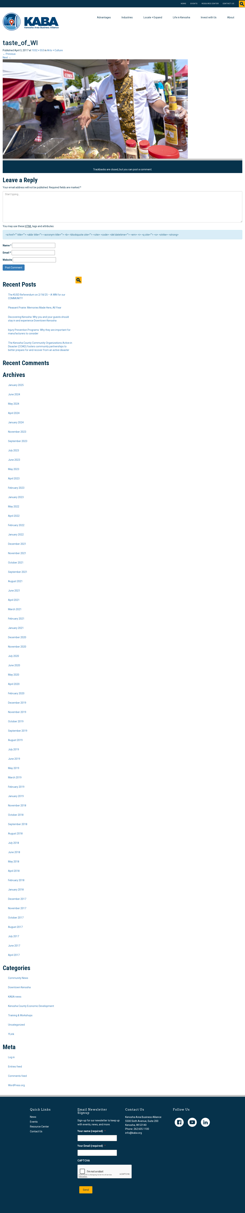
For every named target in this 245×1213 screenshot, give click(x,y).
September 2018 (17, 824)
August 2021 (15, 581)
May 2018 (13, 861)
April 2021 (14, 600)
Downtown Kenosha (19, 987)
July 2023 (13, 450)
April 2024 (14, 413)
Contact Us (228, 3)
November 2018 (17, 805)
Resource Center (210, 3)
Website (7, 259)
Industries (127, 17)
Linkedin (205, 1122)
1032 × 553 (38, 50)
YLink (11, 1034)
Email (7, 252)
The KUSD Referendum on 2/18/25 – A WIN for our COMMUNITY (36, 296)
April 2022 (14, 515)
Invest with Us (208, 17)
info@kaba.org (133, 1132)
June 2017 (14, 945)
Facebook (179, 1122)
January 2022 (16, 534)
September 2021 (17, 571)
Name (7, 245)
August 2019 (15, 740)
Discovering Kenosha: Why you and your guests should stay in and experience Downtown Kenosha (38, 319)
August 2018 (15, 833)
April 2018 (14, 870)
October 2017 (15, 917)
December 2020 (17, 637)
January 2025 (16, 385)
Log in (11, 1057)
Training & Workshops (20, 1015)
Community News (18, 978)
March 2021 (15, 609)
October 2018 (15, 814)
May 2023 (13, 469)
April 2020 (14, 684)
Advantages (104, 17)
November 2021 (17, 553)
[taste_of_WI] (95, 108)
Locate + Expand (152, 17)
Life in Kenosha (181, 17)
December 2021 (17, 543)
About (230, 17)
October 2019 (15, 721)
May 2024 (13, 403)
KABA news (14, 996)
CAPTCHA (83, 1160)
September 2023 (17, 441)
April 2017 (14, 955)
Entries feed (15, 1066)
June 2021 (14, 590)
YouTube (192, 1122)
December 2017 (17, 898)
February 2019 (16, 786)
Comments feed (17, 1075)
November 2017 (17, 908)
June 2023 (14, 459)
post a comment (142, 169)
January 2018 (16, 889)
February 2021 (16, 618)
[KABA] (31, 21)
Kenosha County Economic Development (31, 1006)
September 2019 (17, 730)
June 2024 (14, 394)
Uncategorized (16, 1024)
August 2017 (15, 927)
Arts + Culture (55, 50)
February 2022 (16, 525)
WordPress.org (16, 1085)
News (183, 3)
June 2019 (14, 758)
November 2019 (17, 712)
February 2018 (16, 880)
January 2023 (16, 497)
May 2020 (13, 674)
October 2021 (15, 562)
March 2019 (15, 777)
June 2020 (14, 665)
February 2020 (16, 693)
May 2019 (13, 768)
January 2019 (16, 796)
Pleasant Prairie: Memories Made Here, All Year (34, 307)
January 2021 (16, 628)
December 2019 (17, 702)
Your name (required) (91, 1131)
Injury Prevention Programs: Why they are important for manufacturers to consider (39, 331)
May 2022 (13, 506)
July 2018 (13, 842)
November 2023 (17, 431)
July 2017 (13, 936)
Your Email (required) (91, 1145)
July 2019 (13, 749)
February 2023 (16, 487)
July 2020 (13, 656)
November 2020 (17, 646)
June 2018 (14, 852)
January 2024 (16, 422)
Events (193, 3)
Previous (9, 53)
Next (7, 57)
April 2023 (14, 478)
